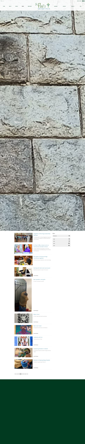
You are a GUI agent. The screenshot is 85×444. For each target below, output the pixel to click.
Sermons (55, 6)
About (10, 6)
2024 (61, 243)
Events (16, 6)
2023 (61, 245)
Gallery (64, 6)
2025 (61, 241)
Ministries (30, 6)
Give (80, 6)
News (23, 6)
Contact (72, 6)
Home (4, 6)
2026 (61, 239)
